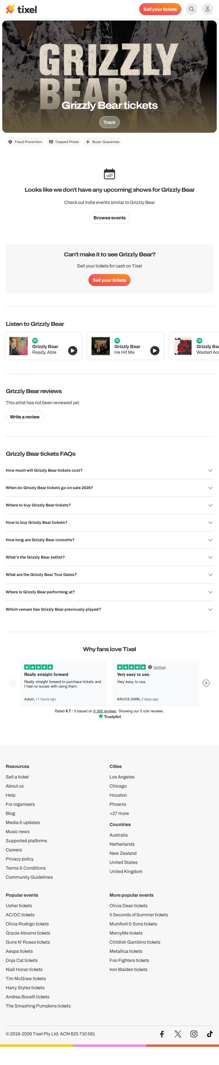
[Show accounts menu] (207, 9)
